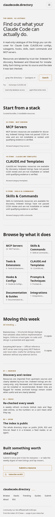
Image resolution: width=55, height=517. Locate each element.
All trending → (9, 324)
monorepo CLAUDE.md (17, 85)
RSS (14, 499)
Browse (6, 495)
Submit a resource (27, 468)
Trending (27, 495)
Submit (48, 495)
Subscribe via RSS (16, 474)
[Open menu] (49, 4)
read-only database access (15, 90)
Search (45, 77)
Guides (38, 495)
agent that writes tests (37, 90)
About (6, 499)
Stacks (16, 495)
